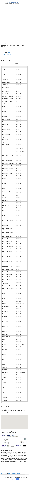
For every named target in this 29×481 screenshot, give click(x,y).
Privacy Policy (4, 473)
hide (9, 52)
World (2, 43)
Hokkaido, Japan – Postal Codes (14, 43)
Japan (6, 43)
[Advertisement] (14, 25)
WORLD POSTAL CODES (12, 2)
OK (17, 479)
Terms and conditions (12, 473)
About (18, 473)
